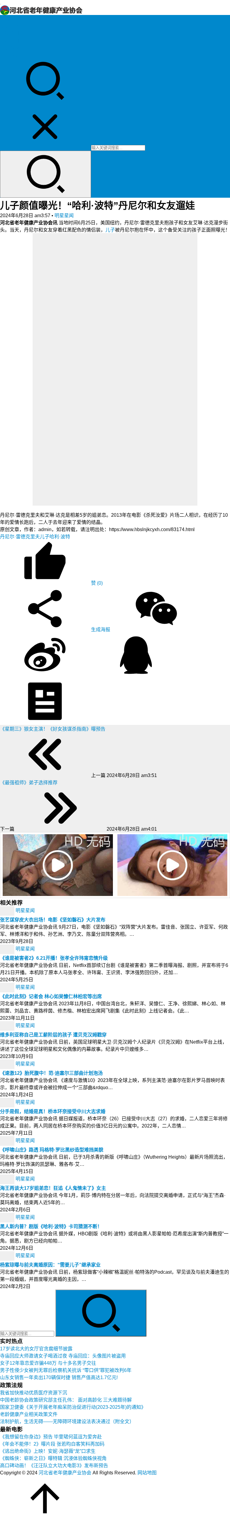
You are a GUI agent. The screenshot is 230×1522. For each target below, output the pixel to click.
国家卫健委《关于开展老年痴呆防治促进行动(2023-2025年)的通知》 (73, 1407)
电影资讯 (9, 47)
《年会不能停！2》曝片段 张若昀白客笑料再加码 (52, 1444)
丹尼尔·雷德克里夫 (20, 536)
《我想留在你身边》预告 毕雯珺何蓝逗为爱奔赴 (51, 1436)
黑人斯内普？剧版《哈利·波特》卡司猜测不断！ (51, 1226)
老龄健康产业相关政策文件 (29, 1414)
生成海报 (100, 629)
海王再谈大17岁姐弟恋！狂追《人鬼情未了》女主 (53, 1188)
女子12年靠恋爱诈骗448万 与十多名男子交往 (48, 1363)
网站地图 (147, 1472)
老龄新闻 (9, 33)
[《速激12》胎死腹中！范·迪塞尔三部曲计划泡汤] (8, 1063)
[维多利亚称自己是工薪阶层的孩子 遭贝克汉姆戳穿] (8, 1025)
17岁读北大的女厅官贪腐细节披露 (36, 1348)
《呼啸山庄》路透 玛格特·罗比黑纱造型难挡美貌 (51, 1149)
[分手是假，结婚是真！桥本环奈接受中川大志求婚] (8, 1102)
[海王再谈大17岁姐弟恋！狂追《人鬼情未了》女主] (8, 1178)
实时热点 (9, 55)
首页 (5, 19)
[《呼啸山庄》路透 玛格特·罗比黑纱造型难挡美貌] (8, 1140)
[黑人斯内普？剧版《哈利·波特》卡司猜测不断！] (8, 1217)
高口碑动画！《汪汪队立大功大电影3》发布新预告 (54, 1465)
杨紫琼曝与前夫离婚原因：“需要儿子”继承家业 (50, 1264)
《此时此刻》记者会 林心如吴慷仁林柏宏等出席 (51, 996)
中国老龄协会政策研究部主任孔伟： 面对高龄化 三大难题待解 (66, 1399)
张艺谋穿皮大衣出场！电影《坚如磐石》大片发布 (52, 919)
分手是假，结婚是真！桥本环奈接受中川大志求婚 (52, 1111)
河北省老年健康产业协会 (65, 1472)
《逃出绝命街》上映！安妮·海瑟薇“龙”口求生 (48, 1451)
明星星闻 (9, 40)
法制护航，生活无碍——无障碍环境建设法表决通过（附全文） (67, 1421)
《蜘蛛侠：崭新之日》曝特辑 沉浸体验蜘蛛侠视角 (53, 1458)
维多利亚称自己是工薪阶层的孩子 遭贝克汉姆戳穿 (53, 1034)
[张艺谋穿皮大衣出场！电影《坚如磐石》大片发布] (8, 910)
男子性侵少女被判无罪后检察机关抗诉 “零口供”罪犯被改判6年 (65, 1370)
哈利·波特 (59, 536)
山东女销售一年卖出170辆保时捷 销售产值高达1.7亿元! (59, 1377)
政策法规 (9, 26)
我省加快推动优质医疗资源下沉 (33, 1392)
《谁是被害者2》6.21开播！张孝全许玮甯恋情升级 (54, 958)
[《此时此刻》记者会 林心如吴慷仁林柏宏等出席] (8, 987)
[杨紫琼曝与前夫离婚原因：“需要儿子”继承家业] (8, 1255)
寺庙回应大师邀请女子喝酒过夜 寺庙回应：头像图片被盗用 (63, 1355)
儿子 (110, 229)
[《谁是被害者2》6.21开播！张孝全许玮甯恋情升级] (8, 948)
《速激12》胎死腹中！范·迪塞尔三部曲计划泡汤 (51, 1073)
